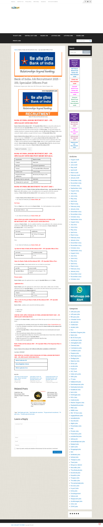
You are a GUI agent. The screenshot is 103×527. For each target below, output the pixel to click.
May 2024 (74, 230)
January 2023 (75, 271)
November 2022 (76, 276)
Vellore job (74, 496)
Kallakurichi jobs (76, 382)
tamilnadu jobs (75, 454)
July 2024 (74, 224)
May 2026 (74, 167)
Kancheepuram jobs (77, 384)
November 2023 (76, 245)
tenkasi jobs (74, 457)
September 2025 (76, 188)
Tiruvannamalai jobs (77, 483)
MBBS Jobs (74, 410)
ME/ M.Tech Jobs (76, 413)
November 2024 (76, 214)
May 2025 (74, 198)
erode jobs (74, 366)
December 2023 (76, 243)
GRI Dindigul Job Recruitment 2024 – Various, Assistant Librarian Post (52, 395)
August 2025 (75, 191)
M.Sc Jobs (74, 397)
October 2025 (75, 185)
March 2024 (74, 235)
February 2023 (75, 269)
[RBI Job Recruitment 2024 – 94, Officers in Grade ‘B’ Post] (38, 396)
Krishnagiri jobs (75, 395)
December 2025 (76, 180)
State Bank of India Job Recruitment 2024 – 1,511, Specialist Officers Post (36, 378)
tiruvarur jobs (75, 486)
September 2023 (76, 250)
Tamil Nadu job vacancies (36, 412)
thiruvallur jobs (75, 467)
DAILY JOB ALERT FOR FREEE (18, 525)
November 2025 (76, 183)
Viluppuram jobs (76, 499)
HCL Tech (74, 371)
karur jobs (74, 392)
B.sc (72, 330)
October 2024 (75, 217)
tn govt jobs (17, 35)
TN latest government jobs (27, 414)
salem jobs (74, 447)
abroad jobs (74, 322)
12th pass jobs (55, 35)
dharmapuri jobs (76, 356)
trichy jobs (74, 491)
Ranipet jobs (75, 444)
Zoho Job (74, 504)
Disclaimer (43, 1)
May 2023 (74, 261)
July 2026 (74, 162)
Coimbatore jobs (76, 348)
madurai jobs (75, 400)
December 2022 (76, 274)
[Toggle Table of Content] (29, 149)
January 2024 (75, 240)
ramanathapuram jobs (78, 441)
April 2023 (74, 263)
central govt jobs (31, 35)
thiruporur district (76, 465)
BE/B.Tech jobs (38, 86)
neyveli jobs (75, 421)
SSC (72, 452)
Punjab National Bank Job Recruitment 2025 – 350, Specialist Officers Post (52, 378)
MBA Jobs (74, 408)
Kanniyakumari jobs (77, 387)
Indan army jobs (76, 374)
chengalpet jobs (76, 343)
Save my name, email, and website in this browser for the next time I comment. (37, 448)
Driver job (74, 363)
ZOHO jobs (74, 506)
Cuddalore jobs (76, 350)
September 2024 (76, 219)
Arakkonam (74, 324)
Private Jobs (17, 40)
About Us (13, 1)
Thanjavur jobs (75, 460)
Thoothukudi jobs (76, 470)
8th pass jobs (75, 317)
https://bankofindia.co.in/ (54, 324)
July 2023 (74, 256)
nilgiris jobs (74, 423)
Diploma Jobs (75, 361)
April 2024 (74, 232)
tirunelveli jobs (75, 473)
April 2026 (74, 170)
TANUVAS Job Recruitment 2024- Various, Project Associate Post (21, 395)
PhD (72, 428)
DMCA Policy (36, 1)
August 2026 (75, 160)
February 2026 (75, 175)
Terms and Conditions (53, 1)
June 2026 (74, 165)
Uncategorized (76, 493)
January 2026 (75, 178)
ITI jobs (73, 379)
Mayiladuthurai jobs (77, 405)
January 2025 (75, 209)
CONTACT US (20, 1)
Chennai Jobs (75, 345)
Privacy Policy (28, 1)
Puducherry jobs (76, 434)
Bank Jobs (30, 86)
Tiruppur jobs (75, 478)
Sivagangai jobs (76, 449)
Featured (74, 369)
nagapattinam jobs (77, 415)
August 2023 (75, 253)
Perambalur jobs (76, 426)
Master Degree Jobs (47, 86)
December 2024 (76, 211)
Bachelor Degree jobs (21, 86)
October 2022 (75, 279)
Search (90, 40)
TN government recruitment (51, 412)
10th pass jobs (68, 35)
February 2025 (75, 206)
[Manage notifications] (100, 524)
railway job (44, 35)
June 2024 (74, 227)
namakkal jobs (75, 418)
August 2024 (75, 222)
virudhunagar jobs (76, 501)
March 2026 (74, 172)
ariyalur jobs (75, 327)
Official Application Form (22, 368)
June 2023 (74, 258)
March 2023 (74, 266)
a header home (76, 319)
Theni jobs (74, 462)
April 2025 (74, 201)
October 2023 (75, 248)
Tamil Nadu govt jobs (23, 412)
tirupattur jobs (75, 475)
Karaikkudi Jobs (76, 389)
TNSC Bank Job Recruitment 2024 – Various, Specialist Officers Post (21, 378)
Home (16, 49)
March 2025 (74, 204)
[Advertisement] (51, 23)
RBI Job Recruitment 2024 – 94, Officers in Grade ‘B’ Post (38, 404)
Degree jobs (80, 35)
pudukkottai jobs (76, 436)
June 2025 (74, 196)
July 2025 (74, 193)
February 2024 (75, 237)
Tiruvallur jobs (75, 480)
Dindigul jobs (75, 358)
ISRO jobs (74, 376)
